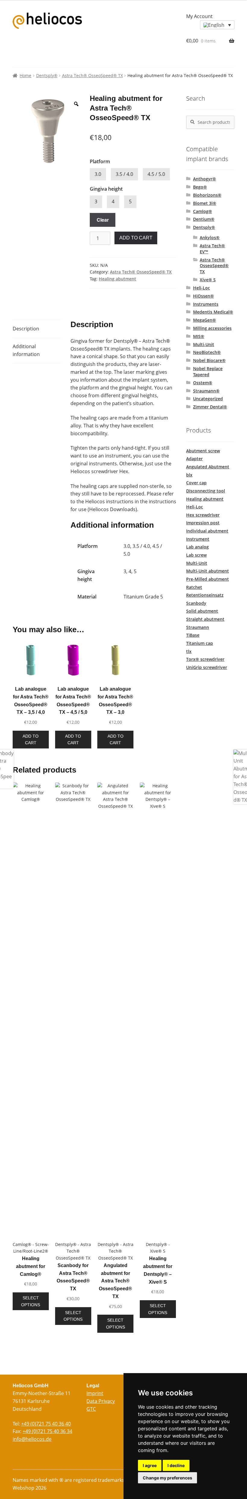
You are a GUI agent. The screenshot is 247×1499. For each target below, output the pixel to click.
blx (189, 475)
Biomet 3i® (204, 203)
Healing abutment (117, 279)
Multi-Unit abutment (207, 571)
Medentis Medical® (213, 312)
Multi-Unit (203, 344)
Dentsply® (47, 75)
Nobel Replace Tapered (208, 371)
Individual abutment (207, 531)
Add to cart (135, 237)
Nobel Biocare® (209, 360)
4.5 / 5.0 (156, 174)
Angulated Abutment (207, 467)
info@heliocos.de (32, 1439)
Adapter (194, 458)
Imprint (94, 1393)
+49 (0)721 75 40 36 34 (47, 1431)
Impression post (203, 523)
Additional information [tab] (26, 350)
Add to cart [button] (31, 739)
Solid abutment (202, 611)
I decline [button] (176, 1465)
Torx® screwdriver (205, 659)
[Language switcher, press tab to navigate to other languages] (217, 25)
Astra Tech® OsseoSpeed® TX (92, 75)
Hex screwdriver (203, 515)
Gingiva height (106, 189)
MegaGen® (204, 320)
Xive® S (208, 280)
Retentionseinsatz (205, 595)
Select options (30, 1301)
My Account (199, 16)
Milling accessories (212, 328)
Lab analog (197, 547)
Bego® (200, 187)
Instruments (205, 304)
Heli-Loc (201, 288)
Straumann (197, 627)
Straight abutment (205, 619)
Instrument (197, 539)
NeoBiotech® (207, 352)
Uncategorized (208, 398)
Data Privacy (100, 1401)
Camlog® (202, 211)
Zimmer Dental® (210, 407)
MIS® (198, 336)
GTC (91, 1409)
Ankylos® (210, 237)
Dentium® (203, 219)
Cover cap (196, 483)
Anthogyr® (204, 179)
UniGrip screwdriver (206, 667)
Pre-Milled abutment (207, 579)
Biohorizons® (207, 195)
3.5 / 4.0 (124, 174)
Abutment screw (203, 451)
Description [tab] (26, 328)
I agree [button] (150, 1465)
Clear (103, 219)
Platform (100, 161)
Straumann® (206, 391)
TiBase (192, 635)
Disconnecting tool (205, 491)
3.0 (98, 174)
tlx (189, 651)
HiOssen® (203, 296)
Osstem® (202, 383)
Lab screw (196, 555)
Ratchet (194, 587)
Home (25, 75)
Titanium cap (199, 643)
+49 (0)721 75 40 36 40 (46, 1423)
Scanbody (196, 603)
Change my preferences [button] (167, 1477)
